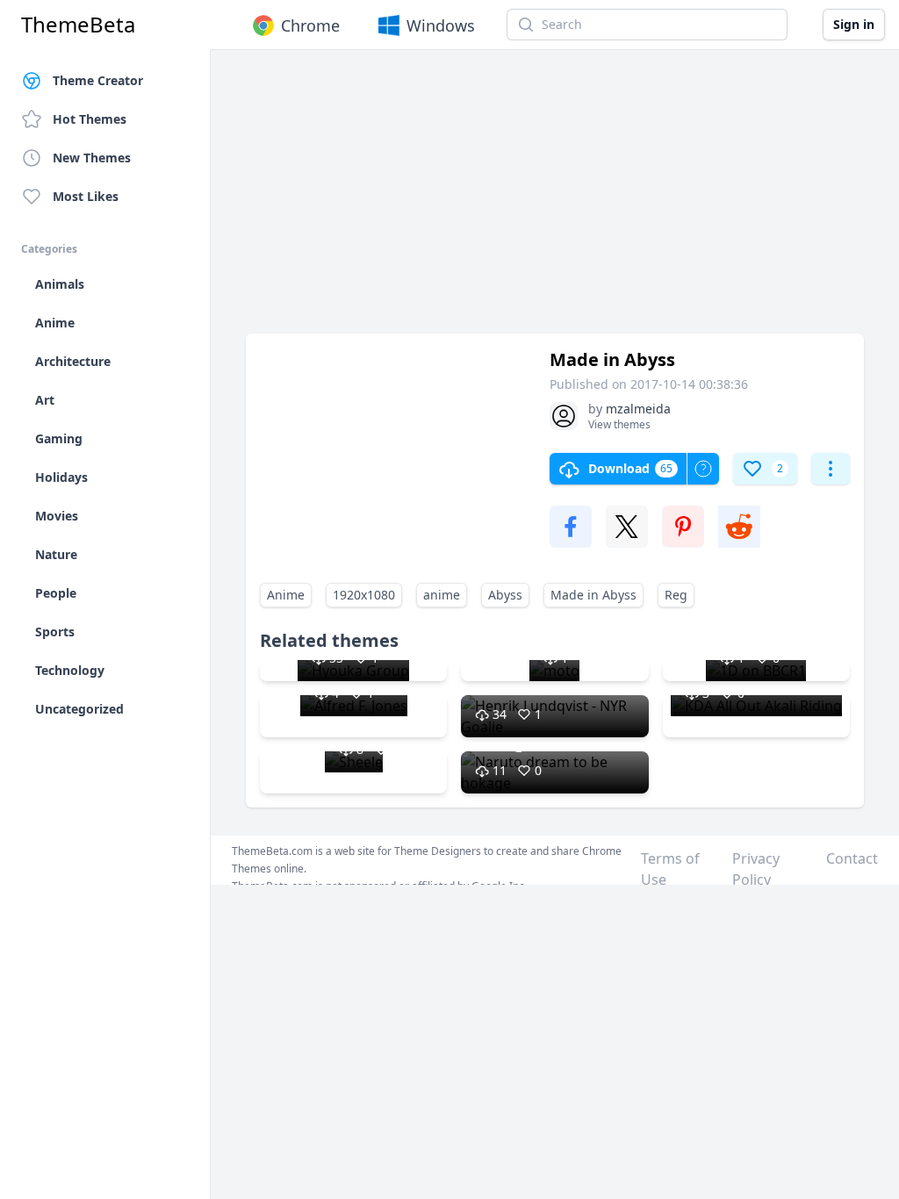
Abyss (505, 594)
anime (441, 594)
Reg (676, 594)
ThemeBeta (78, 25)
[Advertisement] (555, 200)
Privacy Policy (756, 869)
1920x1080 (364, 594)
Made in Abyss (593, 594)
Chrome (310, 25)
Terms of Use (670, 869)
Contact (852, 858)
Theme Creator (98, 80)
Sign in (853, 24)
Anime (286, 594)
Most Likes (86, 196)
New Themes (92, 157)
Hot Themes (89, 119)
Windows (440, 25)
